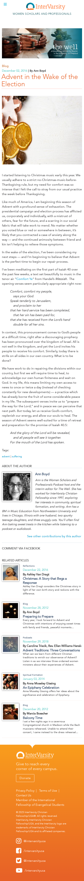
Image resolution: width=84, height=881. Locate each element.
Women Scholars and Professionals (42, 14)
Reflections (29, 566)
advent (6, 456)
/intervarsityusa (34, 851)
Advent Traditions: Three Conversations (51, 650)
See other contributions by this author (54, 536)
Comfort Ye (24, 279)
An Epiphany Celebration (41, 687)
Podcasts (27, 637)
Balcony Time (32, 718)
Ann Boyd (42, 474)
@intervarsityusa (35, 841)
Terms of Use (48, 790)
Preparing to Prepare (38, 616)
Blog (5, 66)
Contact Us (23, 795)
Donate (25, 778)
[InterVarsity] (45, 9)
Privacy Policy (25, 790)
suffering (17, 456)
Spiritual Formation (33, 675)
